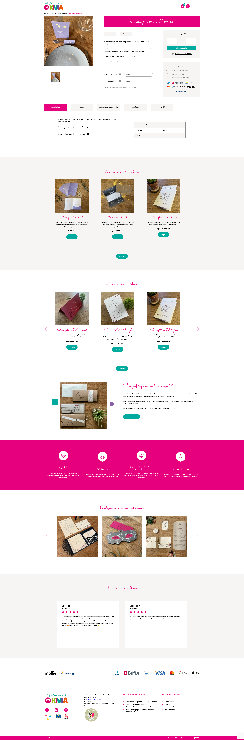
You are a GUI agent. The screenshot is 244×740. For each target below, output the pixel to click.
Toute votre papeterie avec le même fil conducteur (141, 711)
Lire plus (72, 237)
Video (82, 107)
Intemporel (58, 13)
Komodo (64, 13)
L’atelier (168, 704)
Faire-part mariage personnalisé (138, 704)
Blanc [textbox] (128, 75)
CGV (176, 738)
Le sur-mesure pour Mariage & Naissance (142, 702)
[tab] (55, 107)
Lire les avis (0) (114, 61)
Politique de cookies (187, 738)
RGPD (197, 738)
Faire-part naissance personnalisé (139, 707)
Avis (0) (162, 107)
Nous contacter (171, 710)
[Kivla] (53, 6)
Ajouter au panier (181, 48)
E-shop (51, 13)
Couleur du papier (110, 74)
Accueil (46, 13)
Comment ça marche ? (183, 54)
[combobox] (138, 75)
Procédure (135, 107)
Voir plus (122, 256)
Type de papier (109, 81)
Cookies (170, 738)
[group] (68, 41)
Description (55, 107)
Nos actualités (170, 707)
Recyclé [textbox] (129, 81)
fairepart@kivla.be (94, 699)
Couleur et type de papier (108, 107)
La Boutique (169, 702)
